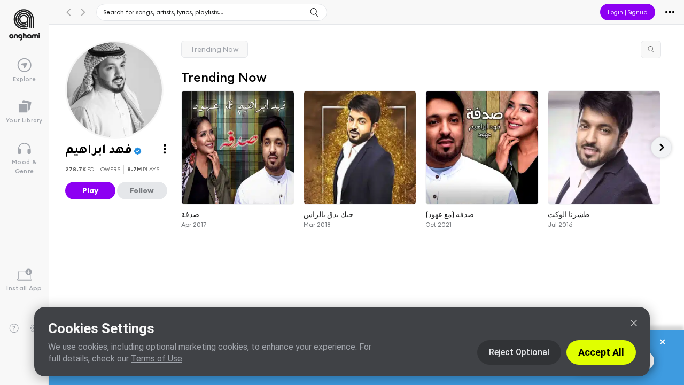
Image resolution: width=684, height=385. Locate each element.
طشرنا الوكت (568, 214)
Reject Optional (519, 352)
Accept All (601, 352)
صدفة (190, 214)
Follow (142, 190)
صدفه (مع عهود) (449, 214)
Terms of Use (156, 358)
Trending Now (214, 49)
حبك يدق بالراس (329, 214)
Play (90, 190)
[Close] (633, 322)
